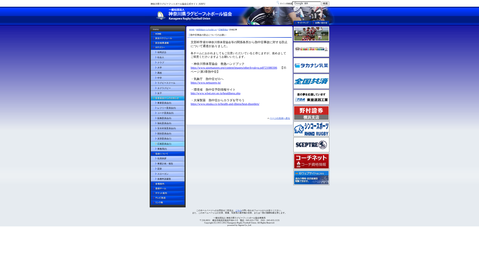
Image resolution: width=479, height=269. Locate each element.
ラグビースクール (166, 83)
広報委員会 (223, 30)
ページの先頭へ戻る (280, 118)
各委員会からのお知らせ (206, 30)
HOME (192, 30)
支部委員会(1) (164, 138)
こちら (238, 210)
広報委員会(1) (164, 144)
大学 (159, 67)
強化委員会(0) (164, 123)
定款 (159, 168)
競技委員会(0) (164, 133)
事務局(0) (162, 149)
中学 (159, 78)
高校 (159, 73)
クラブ (160, 62)
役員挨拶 (161, 158)
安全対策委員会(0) (166, 128)
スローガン (163, 174)
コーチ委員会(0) (165, 113)
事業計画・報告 (165, 163)
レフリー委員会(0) (166, 108)
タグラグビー (164, 88)
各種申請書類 (164, 179)
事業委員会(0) (164, 103)
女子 (159, 93)
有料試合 (161, 52)
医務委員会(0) (164, 118)
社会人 (160, 57)
